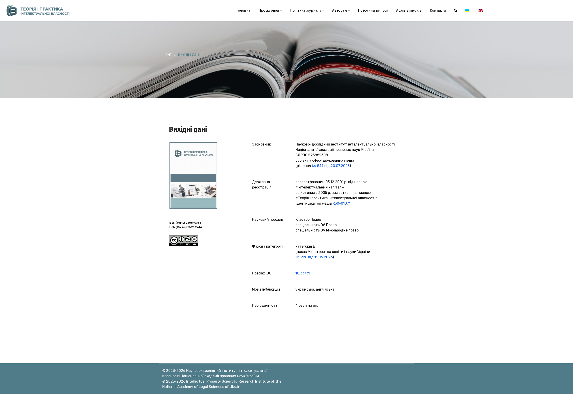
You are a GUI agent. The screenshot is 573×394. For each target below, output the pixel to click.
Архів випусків (409, 10)
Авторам (339, 10)
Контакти (438, 10)
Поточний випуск (373, 10)
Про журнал (269, 10)
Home (168, 55)
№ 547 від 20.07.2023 (331, 166)
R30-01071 (342, 203)
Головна (243, 10)
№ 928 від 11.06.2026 (314, 257)
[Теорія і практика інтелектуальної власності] (71, 10)
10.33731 (302, 273)
